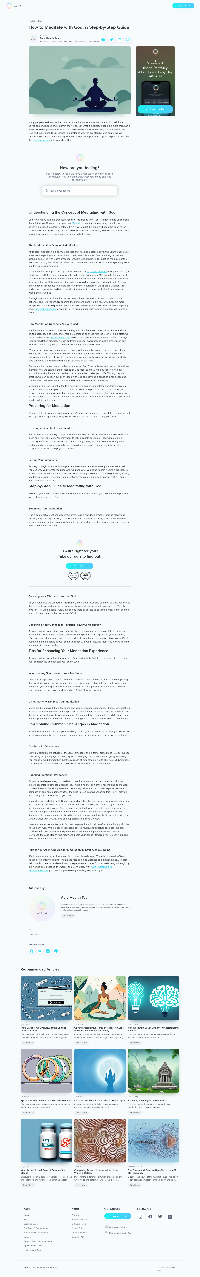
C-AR (159, 1270)
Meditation (77, 223)
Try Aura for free (183, 5)
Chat (37, 1267)
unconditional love (60, 337)
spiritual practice (41, 139)
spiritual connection (45, 308)
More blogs (68, 915)
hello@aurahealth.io (50, 1267)
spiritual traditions (97, 271)
